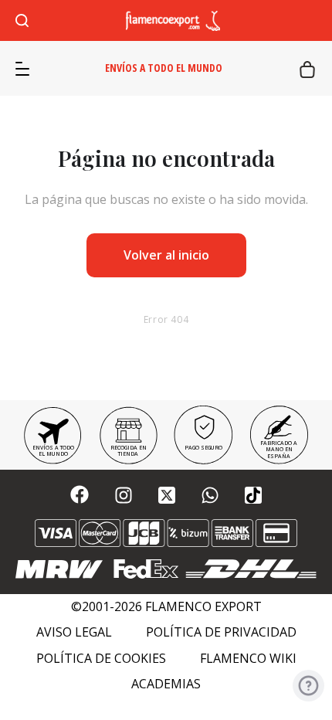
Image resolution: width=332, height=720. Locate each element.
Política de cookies (101, 658)
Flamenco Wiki (248, 658)
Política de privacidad (221, 632)
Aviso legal (74, 632)
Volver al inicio (166, 254)
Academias (166, 684)
